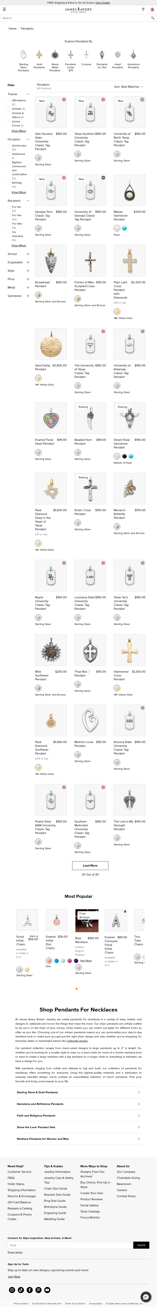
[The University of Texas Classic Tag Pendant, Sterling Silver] (77, 385)
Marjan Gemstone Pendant (121, 215)
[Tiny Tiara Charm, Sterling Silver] (137, 957)
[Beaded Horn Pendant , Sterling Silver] (77, 452)
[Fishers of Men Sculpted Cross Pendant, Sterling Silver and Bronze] (77, 299)
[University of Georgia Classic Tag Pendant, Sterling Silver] (77, 228)
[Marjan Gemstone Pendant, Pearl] (117, 228)
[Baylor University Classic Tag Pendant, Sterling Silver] (38, 617)
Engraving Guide (55, 1213)
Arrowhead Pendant (42, 284)
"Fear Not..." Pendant (82, 673)
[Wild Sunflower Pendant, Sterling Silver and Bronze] (38, 688)
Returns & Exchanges (22, 1196)
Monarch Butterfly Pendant (119, 514)
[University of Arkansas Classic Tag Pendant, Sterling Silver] (117, 385)
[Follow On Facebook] (30, 1290)
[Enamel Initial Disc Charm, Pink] (49, 961)
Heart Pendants (117, 65)
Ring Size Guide (54, 1201)
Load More (90, 865)
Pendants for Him (102, 65)
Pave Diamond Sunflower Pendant (41, 747)
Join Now (14, 1276)
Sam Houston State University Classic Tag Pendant (44, 141)
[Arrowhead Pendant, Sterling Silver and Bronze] (38, 295)
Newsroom (124, 1184)
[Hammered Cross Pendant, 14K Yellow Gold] (117, 688)
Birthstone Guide (55, 1207)
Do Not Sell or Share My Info (46, 1303)
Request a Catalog (20, 1208)
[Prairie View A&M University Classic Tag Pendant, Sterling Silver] (38, 842)
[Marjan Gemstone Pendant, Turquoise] (124, 228)
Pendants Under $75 (70, 67)
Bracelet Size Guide (57, 1194)
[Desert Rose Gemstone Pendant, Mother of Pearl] (117, 456)
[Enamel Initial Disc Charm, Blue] (56, 960)
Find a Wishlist (90, 1217)
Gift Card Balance (19, 1202)
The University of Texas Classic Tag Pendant (84, 371)
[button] (146, 1297)
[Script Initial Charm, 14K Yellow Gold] (27, 969)
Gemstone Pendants (134, 65)
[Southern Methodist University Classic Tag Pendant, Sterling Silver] (77, 845)
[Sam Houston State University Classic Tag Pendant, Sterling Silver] (38, 158)
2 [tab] (79, 990)
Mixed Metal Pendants (55, 67)
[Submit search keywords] (154, 17)
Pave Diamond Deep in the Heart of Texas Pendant (43, 519)
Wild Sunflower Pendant (41, 675)
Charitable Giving (128, 1178)
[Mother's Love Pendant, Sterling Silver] (77, 754)
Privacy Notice (15, 1252)
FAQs (11, 1178)
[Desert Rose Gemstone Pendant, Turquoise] (131, 456)
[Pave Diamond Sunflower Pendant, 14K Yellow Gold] (38, 767)
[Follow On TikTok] (21, 1290)
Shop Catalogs (90, 1211)
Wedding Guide (54, 1219)
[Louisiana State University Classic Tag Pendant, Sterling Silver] (77, 617)
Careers (122, 1190)
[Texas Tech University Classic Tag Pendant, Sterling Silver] (117, 617)
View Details (102, 3)
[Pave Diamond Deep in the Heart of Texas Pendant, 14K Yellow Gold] (38, 543)
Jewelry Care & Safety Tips (59, 1180)
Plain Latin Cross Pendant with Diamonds (121, 290)
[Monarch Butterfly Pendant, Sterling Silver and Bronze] (117, 526)
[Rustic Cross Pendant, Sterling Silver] (77, 523)
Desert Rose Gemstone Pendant (122, 443)
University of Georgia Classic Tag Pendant (84, 215)
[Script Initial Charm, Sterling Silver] (19, 969)
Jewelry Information (57, 1172)
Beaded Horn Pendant (83, 442)
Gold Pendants (39, 65)
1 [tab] (77, 990)
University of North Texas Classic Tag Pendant (122, 139)
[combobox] (78, 18)
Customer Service (19, 1172)
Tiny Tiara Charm (138, 940)
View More (18, 131)
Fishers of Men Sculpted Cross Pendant (84, 286)
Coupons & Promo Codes (20, 1216)
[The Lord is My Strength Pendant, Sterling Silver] (117, 838)
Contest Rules (126, 1196)
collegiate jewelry (77, 1041)
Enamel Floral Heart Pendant (44, 442)
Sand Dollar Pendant (42, 367)
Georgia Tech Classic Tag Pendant (44, 215)
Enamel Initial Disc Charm (51, 942)
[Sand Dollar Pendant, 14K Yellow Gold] (38, 378)
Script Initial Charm (20, 940)
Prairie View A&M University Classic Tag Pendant (45, 827)
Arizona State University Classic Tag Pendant (123, 747)
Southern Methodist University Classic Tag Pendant (81, 829)
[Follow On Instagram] (12, 1290)
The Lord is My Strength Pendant (123, 825)
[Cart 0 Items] (152, 9)
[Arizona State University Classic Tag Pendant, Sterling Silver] (117, 762)
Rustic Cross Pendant (82, 512)
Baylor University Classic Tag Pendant (42, 603)
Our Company (126, 1172)
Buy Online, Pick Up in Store (95, 1184)
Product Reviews (91, 1199)
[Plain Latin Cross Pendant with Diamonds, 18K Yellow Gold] (117, 311)
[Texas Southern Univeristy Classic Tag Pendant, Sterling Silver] (77, 154)
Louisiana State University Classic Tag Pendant (84, 603)
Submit (141, 1245)
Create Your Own (91, 1193)
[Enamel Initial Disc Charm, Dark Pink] (69, 960)
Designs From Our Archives (92, 1174)
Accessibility (95, 1303)
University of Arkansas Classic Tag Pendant (122, 371)
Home (13, 28)
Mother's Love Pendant (83, 744)
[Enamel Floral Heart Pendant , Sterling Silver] (38, 452)
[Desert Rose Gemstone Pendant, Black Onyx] (124, 456)
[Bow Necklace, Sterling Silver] (78, 967)
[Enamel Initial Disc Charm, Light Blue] (63, 960)
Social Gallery (89, 1205)
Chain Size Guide (55, 1188)
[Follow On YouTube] (47, 1290)
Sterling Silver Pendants (23, 67)
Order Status (16, 1184)
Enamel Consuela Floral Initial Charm (111, 944)
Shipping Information (22, 1190)
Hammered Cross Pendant (121, 675)
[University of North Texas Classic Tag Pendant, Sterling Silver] (117, 154)
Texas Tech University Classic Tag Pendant (121, 603)
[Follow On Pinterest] (38, 1290)
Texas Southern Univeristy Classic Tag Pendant (84, 139)
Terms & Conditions (75, 1303)
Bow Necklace (81, 940)
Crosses (86, 64)
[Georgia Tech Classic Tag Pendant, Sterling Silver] (38, 228)
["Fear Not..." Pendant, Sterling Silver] (77, 684)
